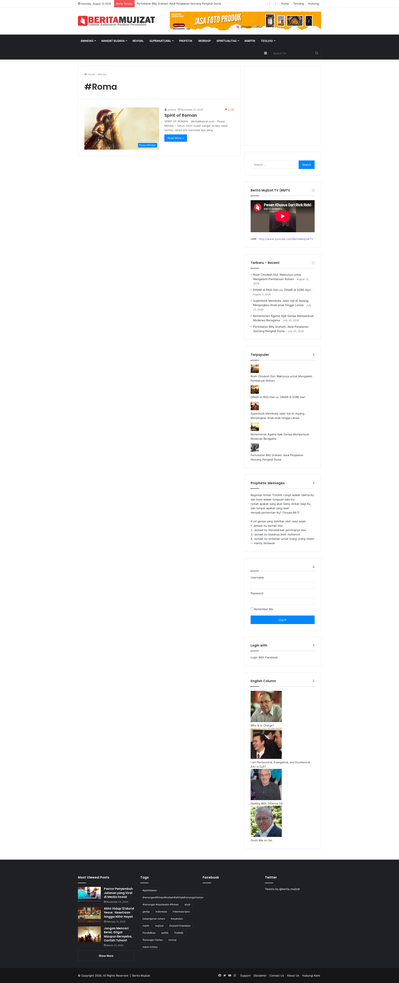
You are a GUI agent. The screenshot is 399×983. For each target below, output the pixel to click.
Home (285, 3)
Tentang (298, 3)
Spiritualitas (226, 40)
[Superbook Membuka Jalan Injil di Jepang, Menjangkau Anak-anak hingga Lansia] (255, 409)
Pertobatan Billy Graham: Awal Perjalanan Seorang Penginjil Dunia (179, 3)
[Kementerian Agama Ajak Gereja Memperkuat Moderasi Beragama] (255, 430)
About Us (293, 975)
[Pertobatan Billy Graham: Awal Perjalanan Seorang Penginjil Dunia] (255, 450)
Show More (106, 955)
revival (172, 939)
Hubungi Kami (311, 975)
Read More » (175, 138)
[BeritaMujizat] (116, 21)
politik (165, 932)
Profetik (185, 40)
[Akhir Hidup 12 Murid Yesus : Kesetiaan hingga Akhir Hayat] (89, 914)
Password (257, 593)
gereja (146, 911)
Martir (250, 40)
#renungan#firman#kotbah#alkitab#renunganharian (173, 897)
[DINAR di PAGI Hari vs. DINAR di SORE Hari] (255, 392)
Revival (138, 40)
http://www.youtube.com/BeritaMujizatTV (286, 239)
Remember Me (263, 609)
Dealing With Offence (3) (267, 803)
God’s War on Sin (261, 840)
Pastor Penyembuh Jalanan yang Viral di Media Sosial (118, 893)
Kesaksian (177, 918)
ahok (187, 904)
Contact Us (277, 975)
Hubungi (313, 3)
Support (245, 975)
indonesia (161, 911)
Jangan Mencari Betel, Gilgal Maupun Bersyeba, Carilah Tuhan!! (118, 934)
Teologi (267, 40)
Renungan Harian (153, 939)
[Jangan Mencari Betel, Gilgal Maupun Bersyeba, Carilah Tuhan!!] (89, 934)
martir (146, 925)
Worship (204, 40)
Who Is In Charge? (262, 725)
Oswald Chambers (180, 925)
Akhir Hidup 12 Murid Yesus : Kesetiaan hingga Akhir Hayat (119, 912)
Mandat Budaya (112, 40)
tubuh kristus (150, 946)
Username (257, 577)
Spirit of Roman (180, 115)
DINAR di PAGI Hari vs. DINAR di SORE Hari (281, 290)
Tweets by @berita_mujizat (282, 889)
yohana (171, 109)
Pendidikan (149, 932)
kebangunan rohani (154, 918)
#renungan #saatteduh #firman (161, 904)
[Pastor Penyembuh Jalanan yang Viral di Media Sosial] (89, 894)
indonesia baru (181, 911)
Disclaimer (260, 975)
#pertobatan (150, 890)
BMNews (87, 40)
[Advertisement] (283, 108)
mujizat (159, 925)
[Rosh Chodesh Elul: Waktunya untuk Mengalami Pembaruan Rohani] (255, 372)
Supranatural (160, 40)
